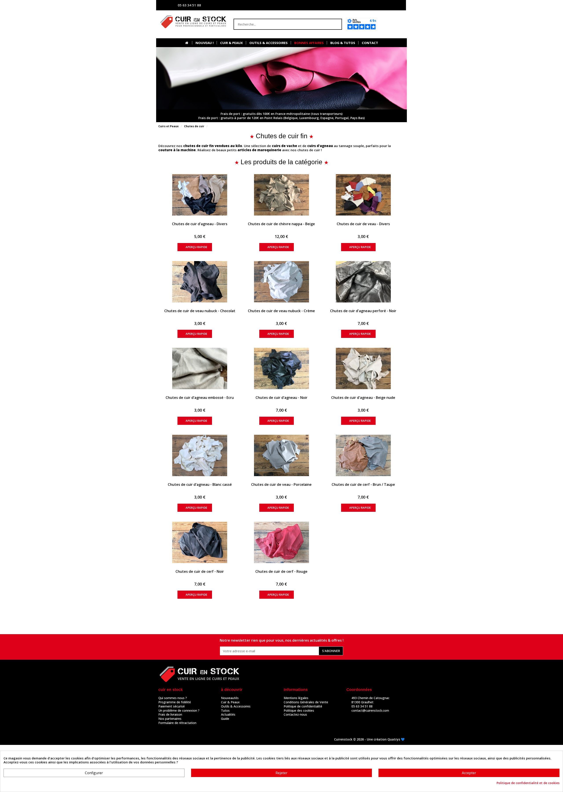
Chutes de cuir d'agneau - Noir (281, 397)
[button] (392, 24)
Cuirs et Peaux (168, 126)
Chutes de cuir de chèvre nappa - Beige (281, 223)
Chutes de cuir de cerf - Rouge (281, 571)
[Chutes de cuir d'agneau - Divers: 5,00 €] (200, 195)
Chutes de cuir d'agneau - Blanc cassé (200, 484)
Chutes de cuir (194, 126)
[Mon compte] (359, 5)
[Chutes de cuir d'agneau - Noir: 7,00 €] (282, 368)
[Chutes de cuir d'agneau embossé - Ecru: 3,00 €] (200, 368)
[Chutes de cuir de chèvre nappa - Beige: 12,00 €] (282, 195)
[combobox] (279, 24)
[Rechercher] (336, 24)
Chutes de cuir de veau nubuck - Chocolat (199, 310)
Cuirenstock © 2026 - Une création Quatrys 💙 (369, 739)
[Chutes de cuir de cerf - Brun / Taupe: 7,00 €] (363, 455)
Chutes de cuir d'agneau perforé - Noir (363, 310)
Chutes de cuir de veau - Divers (363, 223)
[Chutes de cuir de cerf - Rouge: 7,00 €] (282, 542)
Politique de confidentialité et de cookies (528, 783)
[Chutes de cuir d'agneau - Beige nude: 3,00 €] (363, 368)
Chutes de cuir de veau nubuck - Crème (281, 310)
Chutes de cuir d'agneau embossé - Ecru (200, 397)
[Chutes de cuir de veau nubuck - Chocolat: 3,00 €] (200, 282)
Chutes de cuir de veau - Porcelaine (281, 484)
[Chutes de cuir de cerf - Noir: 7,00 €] (200, 542)
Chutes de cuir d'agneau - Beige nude (363, 397)
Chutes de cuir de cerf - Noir (199, 571)
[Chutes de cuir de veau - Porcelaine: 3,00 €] (282, 455)
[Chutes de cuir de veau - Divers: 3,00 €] (363, 195)
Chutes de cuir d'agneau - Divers (199, 223)
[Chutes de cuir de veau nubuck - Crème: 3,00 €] (282, 282)
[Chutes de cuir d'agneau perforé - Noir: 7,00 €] (363, 282)
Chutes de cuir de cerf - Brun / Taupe (363, 484)
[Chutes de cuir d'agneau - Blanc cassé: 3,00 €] (200, 455)
